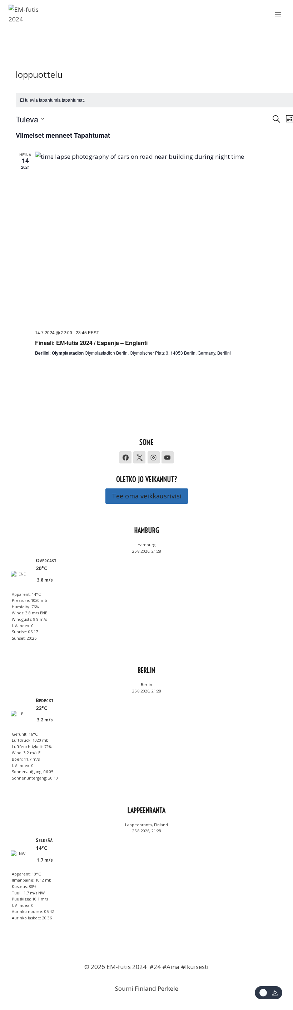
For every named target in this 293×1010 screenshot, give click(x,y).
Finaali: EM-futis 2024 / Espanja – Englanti (91, 343)
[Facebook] (125, 457)
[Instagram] (154, 457)
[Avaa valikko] (277, 14)
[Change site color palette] (268, 992)
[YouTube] (168, 457)
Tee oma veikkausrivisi (147, 496)
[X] (139, 457)
